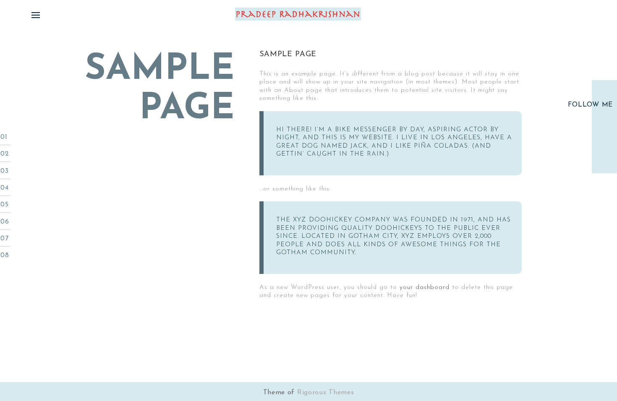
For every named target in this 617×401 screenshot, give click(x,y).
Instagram (604, 148)
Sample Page (288, 54)
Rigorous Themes (325, 392)
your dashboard (425, 287)
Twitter (604, 119)
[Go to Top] (596, 363)
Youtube (604, 133)
